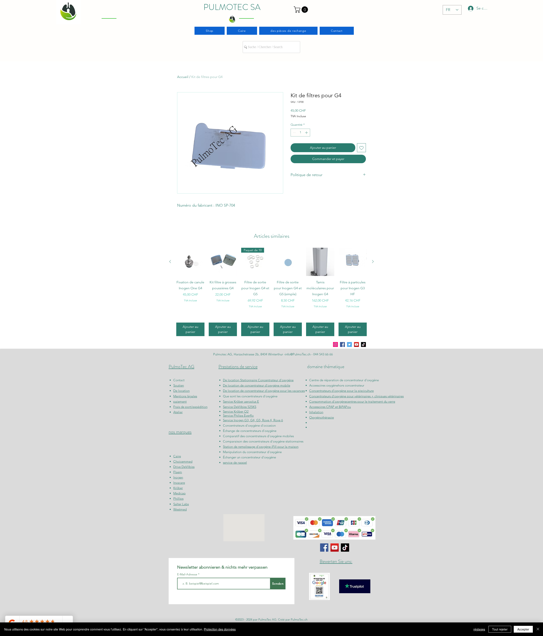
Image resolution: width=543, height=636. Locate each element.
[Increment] (306, 132)
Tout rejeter (500, 629)
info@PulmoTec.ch (298, 354)
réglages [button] (479, 629)
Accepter (523, 629)
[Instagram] (335, 344)
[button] (301, 9)
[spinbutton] (300, 132)
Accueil (182, 77)
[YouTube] (356, 344)
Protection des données (220, 629)
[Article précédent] (170, 261)
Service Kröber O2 (236, 411)
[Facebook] (342, 344)
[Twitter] (349, 344)
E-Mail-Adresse (187, 574)
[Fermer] (537, 629)
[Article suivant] (372, 261)
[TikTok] (363, 344)
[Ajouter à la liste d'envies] (361, 147)
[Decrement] (294, 132)
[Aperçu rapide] (190, 262)
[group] (271, 292)
